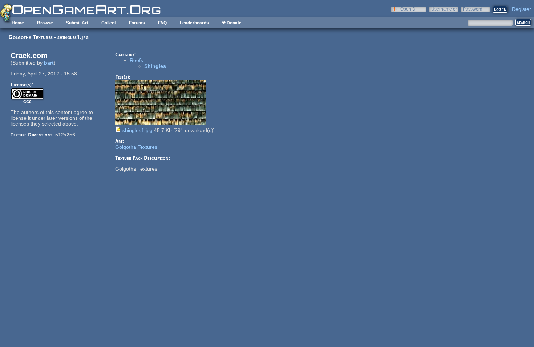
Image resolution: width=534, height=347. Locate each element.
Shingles (155, 66)
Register (521, 9)
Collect (108, 22)
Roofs (136, 60)
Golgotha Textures (136, 147)
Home (18, 22)
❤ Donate (232, 22)
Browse (45, 22)
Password (472, 9)
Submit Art (77, 22)
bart (49, 63)
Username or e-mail (444, 9)
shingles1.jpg (137, 130)
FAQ (162, 22)
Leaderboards (194, 22)
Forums (137, 22)
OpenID (408, 9)
